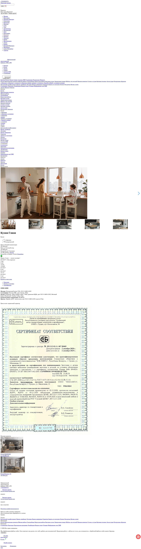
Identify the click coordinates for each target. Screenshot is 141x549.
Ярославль (6, 18)
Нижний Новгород (9, 19)
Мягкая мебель (22, 81)
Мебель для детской (71, 81)
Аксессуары (110, 81)
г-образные (4, 83)
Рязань (5, 39)
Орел (5, 32)
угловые (62, 83)
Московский (7, 30)
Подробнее (20, 254)
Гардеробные (30, 81)
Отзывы (31, 86)
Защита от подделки (54, 84)
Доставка (29, 84)
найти (2, 6)
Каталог (3, 80)
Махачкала (7, 47)
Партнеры (11, 86)
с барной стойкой (48, 83)
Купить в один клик (6, 279)
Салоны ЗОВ (21, 80)
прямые (29, 83)
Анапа (5, 42)
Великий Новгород (9, 45)
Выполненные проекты (11, 81)
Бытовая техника (101, 81)
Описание (6, 282)
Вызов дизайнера (21, 84)
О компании (29, 80)
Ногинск (6, 36)
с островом (56, 83)
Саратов (6, 50)
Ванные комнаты (82, 81)
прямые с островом (37, 83)
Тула (5, 27)
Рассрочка (67, 84)
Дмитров (6, 38)
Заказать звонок (6, 489)
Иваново (6, 24)
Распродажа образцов (120, 81)
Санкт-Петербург (8, 49)
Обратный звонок (6, 3)
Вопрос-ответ (25, 86)
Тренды (12, 87)
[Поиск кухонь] (6, 6)
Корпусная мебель (40, 81)
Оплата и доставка (9, 283)
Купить (12, 252)
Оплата (62, 84)
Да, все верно (4, 13)
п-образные (23, 83)
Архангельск (7, 28)
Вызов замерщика (37, 84)
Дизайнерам (17, 86)
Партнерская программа (7, 148)
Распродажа (36, 80)
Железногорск (7, 41)
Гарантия (45, 84)
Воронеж (6, 35)
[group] (70, 193)
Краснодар (6, 22)
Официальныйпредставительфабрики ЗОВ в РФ (8, 61)
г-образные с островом (13, 83)
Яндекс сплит (74, 84)
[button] (139, 193)
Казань (5, 44)
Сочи (5, 25)
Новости (42, 80)
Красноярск (7, 33)
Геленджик (7, 21)
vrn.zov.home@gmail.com (8, 491)
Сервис (16, 80)
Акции (11, 80)
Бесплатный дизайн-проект (8, 84)
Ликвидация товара (60, 81)
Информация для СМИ (40, 86)
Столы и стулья (92, 81)
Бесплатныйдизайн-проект (6, 78)
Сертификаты (7, 285)
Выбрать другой (12, 13)
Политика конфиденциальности (10, 508)
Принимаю (3, 532)
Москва (6, 16)
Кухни (7, 80)
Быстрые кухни (49, 81)
